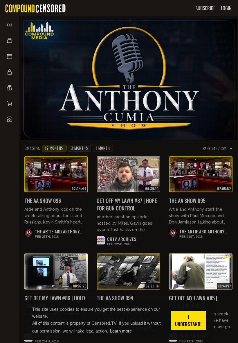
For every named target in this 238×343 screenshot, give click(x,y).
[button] (9, 40)
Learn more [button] (121, 330)
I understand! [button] (188, 321)
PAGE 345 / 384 (215, 148)
